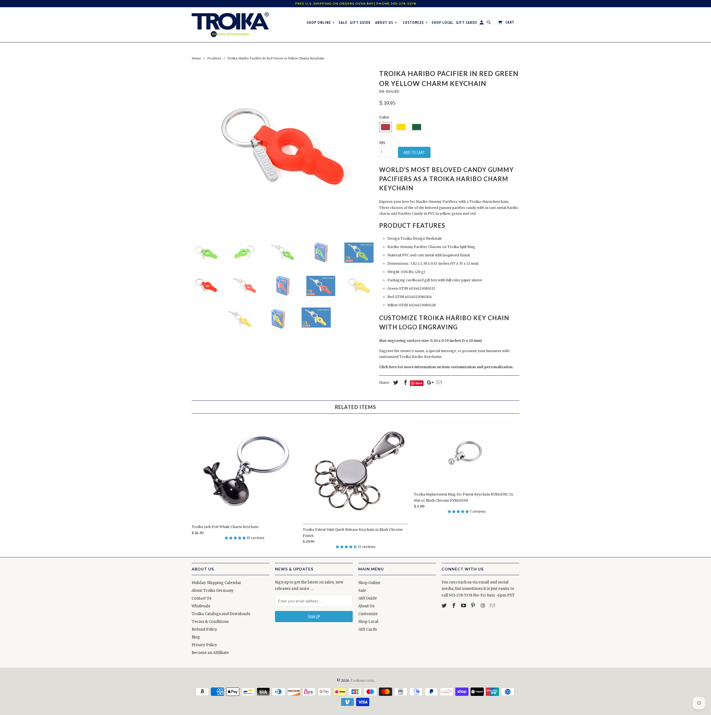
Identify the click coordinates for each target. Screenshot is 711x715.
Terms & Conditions (210, 621)
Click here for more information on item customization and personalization (445, 367)
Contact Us (201, 598)
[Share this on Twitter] (394, 382)
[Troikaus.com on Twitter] (445, 605)
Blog (196, 637)
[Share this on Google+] (428, 382)
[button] (236, 538)
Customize (368, 614)
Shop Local (368, 621)
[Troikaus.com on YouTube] (464, 605)
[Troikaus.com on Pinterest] (473, 605)
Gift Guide (367, 598)
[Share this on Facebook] (404, 382)
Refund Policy (204, 629)
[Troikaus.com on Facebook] (454, 605)
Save (418, 383)
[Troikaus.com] (230, 24)
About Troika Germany (213, 590)
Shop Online (369, 582)
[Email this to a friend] (438, 382)
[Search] (489, 23)
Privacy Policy (204, 645)
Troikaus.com (362, 680)
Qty (382, 142)
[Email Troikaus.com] (493, 605)
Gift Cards (367, 629)
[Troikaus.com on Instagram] (483, 605)
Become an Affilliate (210, 652)
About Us (366, 606)
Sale (362, 590)
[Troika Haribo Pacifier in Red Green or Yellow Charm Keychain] (283, 150)
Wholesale (201, 606)
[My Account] (482, 23)
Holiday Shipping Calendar (216, 582)
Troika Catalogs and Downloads (221, 614)
